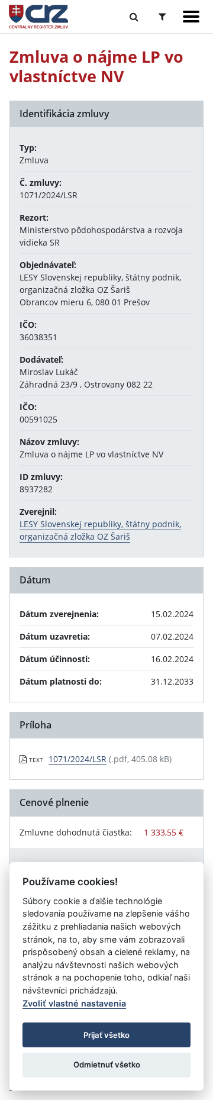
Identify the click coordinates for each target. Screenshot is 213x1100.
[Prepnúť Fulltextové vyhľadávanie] (134, 16)
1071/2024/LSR (77, 758)
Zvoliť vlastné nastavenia (74, 1003)
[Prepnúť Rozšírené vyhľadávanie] (162, 16)
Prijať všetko (106, 1035)
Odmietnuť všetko (106, 1064)
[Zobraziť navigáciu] (191, 16)
